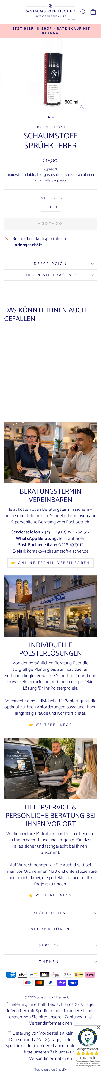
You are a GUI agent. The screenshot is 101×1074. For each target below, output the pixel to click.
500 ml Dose (50, 127)
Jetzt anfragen (72, 539)
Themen (49, 962)
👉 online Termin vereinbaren (50, 563)
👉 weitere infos (50, 725)
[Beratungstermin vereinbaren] (50, 452)
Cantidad (50, 198)
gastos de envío (57, 175)
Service (49, 945)
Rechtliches (49, 913)
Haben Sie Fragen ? (51, 275)
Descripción (50, 264)
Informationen (49, 929)
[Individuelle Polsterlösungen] (50, 606)
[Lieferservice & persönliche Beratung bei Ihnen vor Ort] (50, 768)
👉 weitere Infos (50, 895)
